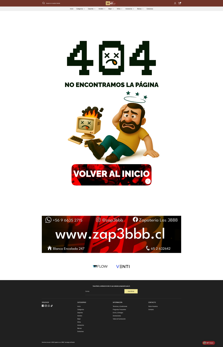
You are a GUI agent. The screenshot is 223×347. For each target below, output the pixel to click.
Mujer (110, 9)
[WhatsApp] (49, 306)
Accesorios (129, 9)
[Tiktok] (52, 306)
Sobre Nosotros (153, 306)
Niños (119, 9)
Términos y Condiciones (120, 306)
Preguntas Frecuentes (119, 309)
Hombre (101, 9)
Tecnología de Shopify (69, 342)
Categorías (79, 9)
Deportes (91, 9)
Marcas (139, 9)
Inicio (71, 9)
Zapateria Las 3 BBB (59, 342)
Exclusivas (150, 9)
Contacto (151, 309)
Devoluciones (117, 316)
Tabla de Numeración (119, 319)
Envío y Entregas (118, 312)
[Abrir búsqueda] (43, 3)
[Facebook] (43, 306)
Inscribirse (131, 291)
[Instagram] (46, 306)
